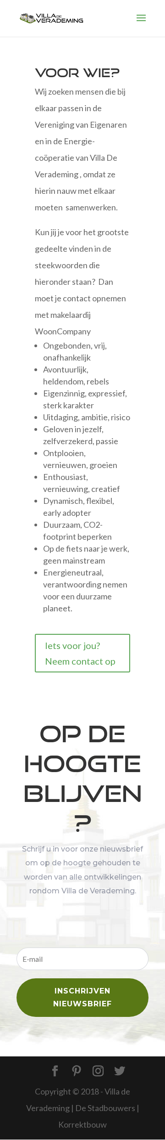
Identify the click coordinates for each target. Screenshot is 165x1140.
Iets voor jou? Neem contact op (80, 653)
